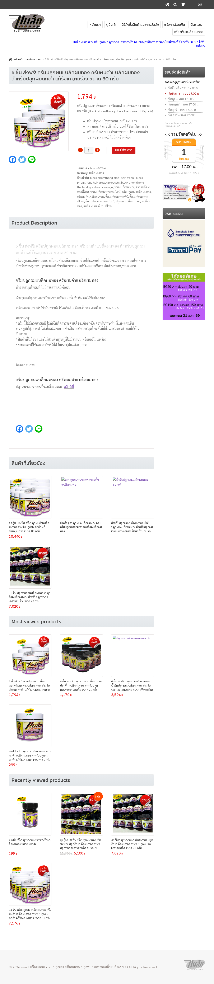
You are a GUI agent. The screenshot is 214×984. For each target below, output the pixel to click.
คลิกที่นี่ (69, 387)
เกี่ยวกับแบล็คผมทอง (188, 31)
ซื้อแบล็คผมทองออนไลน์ (99, 201)
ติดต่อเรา (196, 24)
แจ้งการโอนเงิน (174, 24)
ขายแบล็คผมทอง (124, 187)
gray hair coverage (101, 187)
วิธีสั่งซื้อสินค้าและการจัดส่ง (140, 24)
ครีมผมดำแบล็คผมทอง (90, 196)
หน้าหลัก (18, 59)
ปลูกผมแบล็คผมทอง (128, 201)
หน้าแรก (95, 24)
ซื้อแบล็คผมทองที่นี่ (117, 196)
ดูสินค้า (111, 24)
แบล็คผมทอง (34, 59)
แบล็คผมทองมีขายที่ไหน (97, 206)
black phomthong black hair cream (112, 177)
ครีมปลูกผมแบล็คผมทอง (136, 192)
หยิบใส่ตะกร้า (123, 149)
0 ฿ (200, 4)
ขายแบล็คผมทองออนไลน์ (105, 192)
